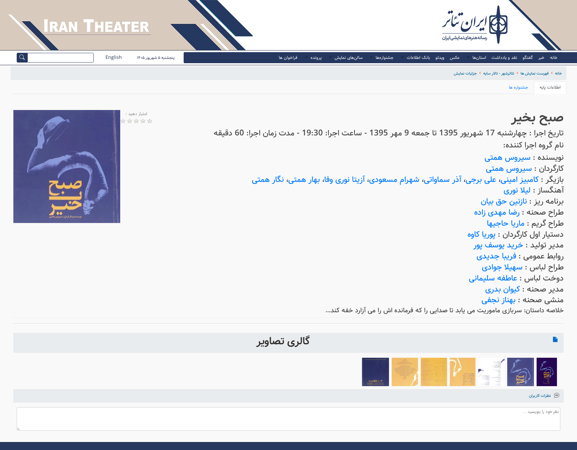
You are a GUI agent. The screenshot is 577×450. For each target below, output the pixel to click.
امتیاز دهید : (136, 114)
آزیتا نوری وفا (344, 180)
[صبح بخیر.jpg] (547, 371)
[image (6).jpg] (520, 371)
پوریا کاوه (481, 234)
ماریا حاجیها (506, 223)
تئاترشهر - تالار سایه (498, 73)
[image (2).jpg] (462, 371)
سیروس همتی (508, 157)
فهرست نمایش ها (535, 73)
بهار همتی (304, 180)
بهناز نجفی (499, 300)
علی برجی (480, 180)
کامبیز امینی (520, 180)
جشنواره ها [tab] (518, 87)
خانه (558, 73)
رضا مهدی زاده (497, 212)
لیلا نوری (517, 190)
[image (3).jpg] (434, 371)
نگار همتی (268, 180)
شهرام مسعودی (394, 180)
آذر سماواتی (442, 180)
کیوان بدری (502, 289)
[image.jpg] (375, 371)
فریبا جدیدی (496, 256)
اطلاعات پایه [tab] (550, 87)
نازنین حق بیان (504, 201)
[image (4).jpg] (405, 371)
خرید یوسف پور (498, 245)
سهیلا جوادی (502, 267)
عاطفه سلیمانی (493, 278)
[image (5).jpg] (491, 371)
